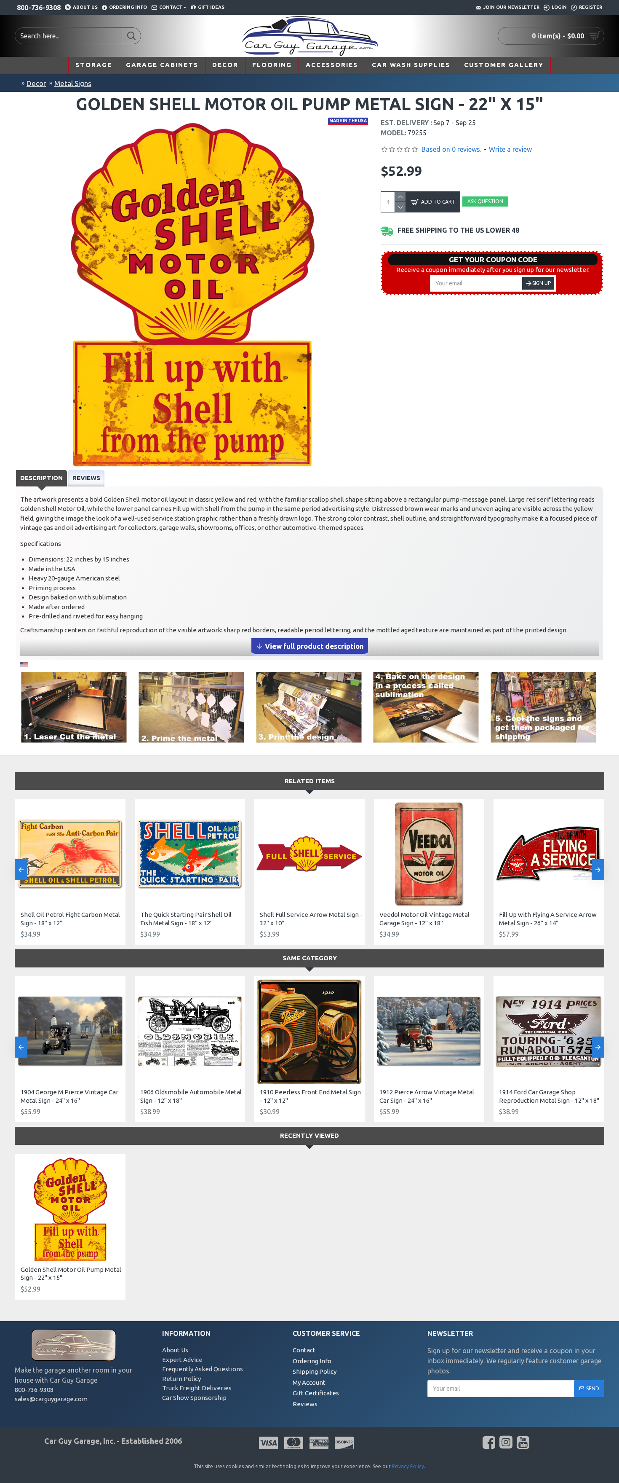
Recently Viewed (309, 1135)
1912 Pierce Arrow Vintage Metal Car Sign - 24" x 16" (426, 1096)
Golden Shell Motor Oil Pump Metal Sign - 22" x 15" (71, 1274)
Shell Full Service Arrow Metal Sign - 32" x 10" (311, 919)
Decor (36, 83)
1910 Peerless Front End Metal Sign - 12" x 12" (310, 1096)
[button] (21, 869)
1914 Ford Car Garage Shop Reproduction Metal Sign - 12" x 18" (549, 1096)
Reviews (86, 477)
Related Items (310, 780)
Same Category (310, 958)
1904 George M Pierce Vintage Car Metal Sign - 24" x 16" (69, 1096)
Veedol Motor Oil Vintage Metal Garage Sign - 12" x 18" (424, 919)
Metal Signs (72, 83)
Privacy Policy (408, 1466)
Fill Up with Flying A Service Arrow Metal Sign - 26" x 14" (548, 919)
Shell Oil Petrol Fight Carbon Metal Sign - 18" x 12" (70, 919)
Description (41, 477)
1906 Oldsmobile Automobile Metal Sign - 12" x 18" (191, 1096)
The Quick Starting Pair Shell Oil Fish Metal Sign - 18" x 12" (186, 919)
